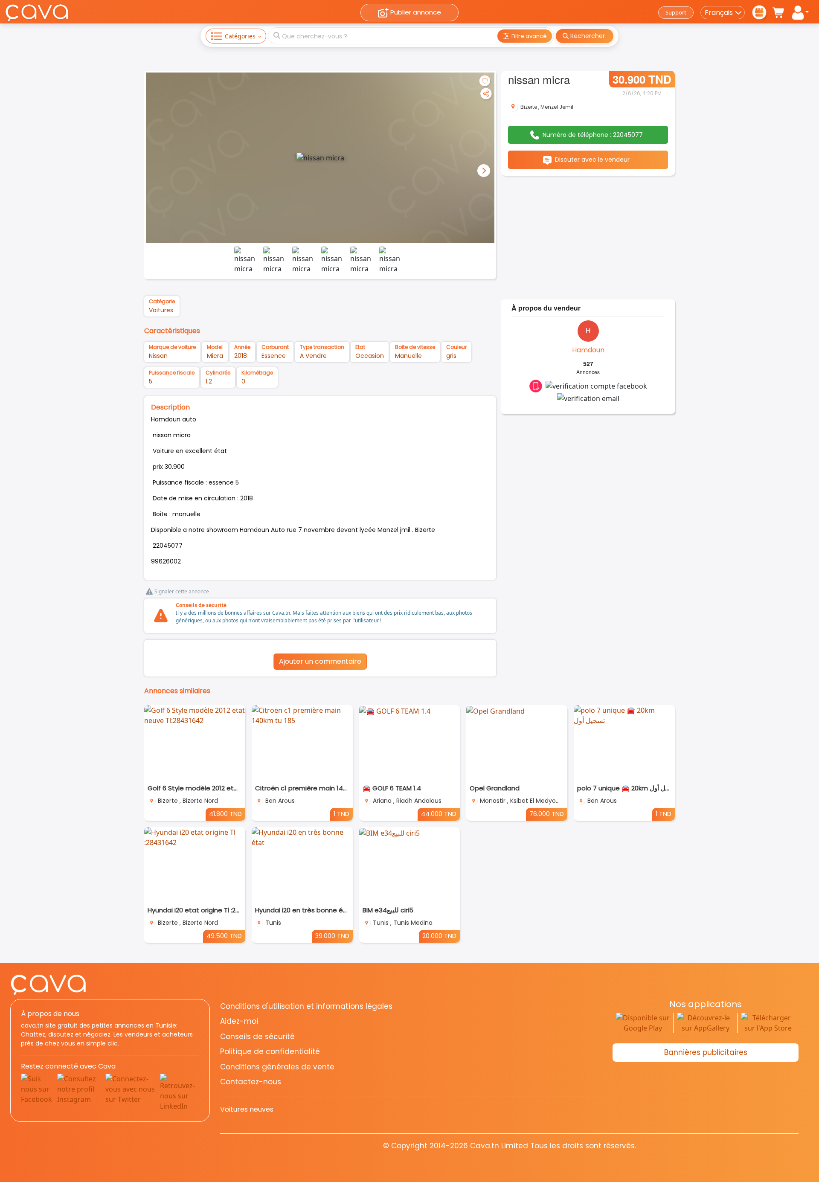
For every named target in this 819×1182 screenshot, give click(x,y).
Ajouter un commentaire (320, 661)
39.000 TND (332, 936)
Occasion (369, 355)
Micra (215, 355)
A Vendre (313, 355)
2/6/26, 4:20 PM (642, 93)
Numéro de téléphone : (593, 135)
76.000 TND (546, 814)
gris (451, 355)
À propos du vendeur (546, 308)
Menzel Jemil (556, 106)
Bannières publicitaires (705, 1052)
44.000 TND (438, 814)
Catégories (240, 36)
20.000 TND (439, 936)
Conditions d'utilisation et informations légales (306, 1006)
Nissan (158, 355)
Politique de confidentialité (270, 1051)
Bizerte (528, 106)
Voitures (161, 310)
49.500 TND (224, 936)
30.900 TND (642, 79)
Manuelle (408, 355)
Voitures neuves (246, 1109)
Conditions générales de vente (277, 1067)
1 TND (341, 814)
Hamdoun (588, 350)
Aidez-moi (239, 1021)
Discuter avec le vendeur (592, 159)
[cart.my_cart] (779, 12)
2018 (240, 355)
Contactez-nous (250, 1082)
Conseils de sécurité (201, 605)
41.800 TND (225, 814)
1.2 (209, 381)
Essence (273, 355)
